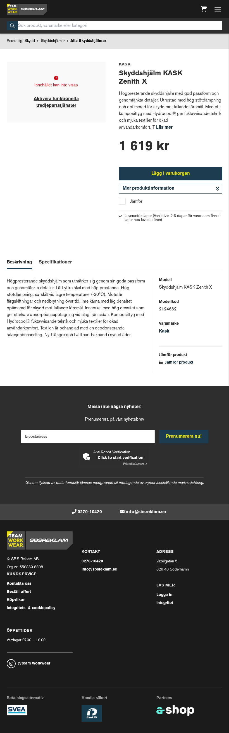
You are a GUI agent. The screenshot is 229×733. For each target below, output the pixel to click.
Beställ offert (19, 592)
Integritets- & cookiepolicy (31, 608)
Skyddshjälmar (53, 41)
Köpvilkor (16, 600)
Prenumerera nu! (184, 437)
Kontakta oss (19, 584)
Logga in (164, 595)
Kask (164, 331)
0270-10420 (90, 512)
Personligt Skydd (21, 41)
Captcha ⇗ (135, 464)
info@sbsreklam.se (146, 512)
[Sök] (12, 25)
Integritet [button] (164, 603)
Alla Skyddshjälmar (88, 41)
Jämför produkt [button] (178, 362)
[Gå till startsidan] (27, 9)
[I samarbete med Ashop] (175, 710)
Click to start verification (120, 458)
